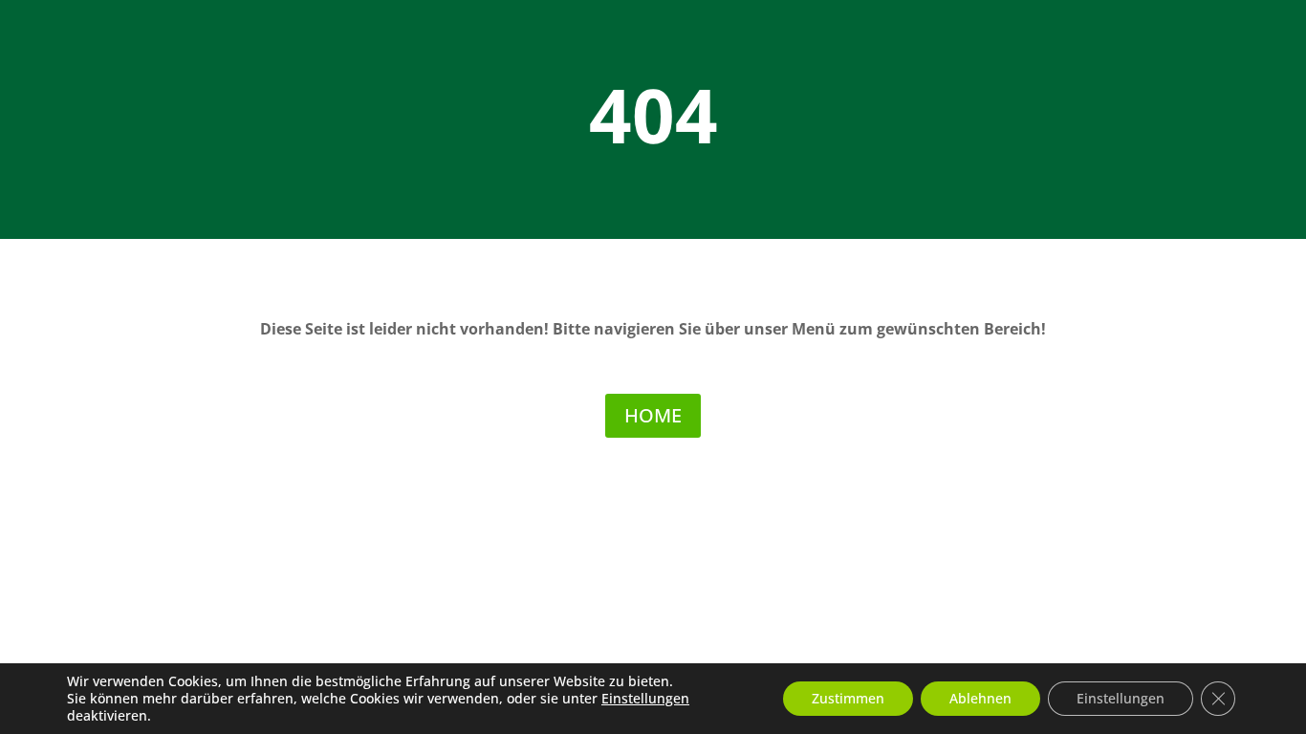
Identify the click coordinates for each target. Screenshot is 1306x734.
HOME (653, 415)
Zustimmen (848, 698)
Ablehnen (980, 698)
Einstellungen (645, 698)
